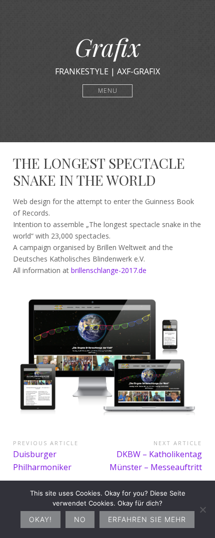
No (80, 519)
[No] (203, 510)
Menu (108, 90)
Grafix (107, 47)
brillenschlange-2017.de (108, 270)
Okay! (40, 519)
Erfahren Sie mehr (147, 519)
